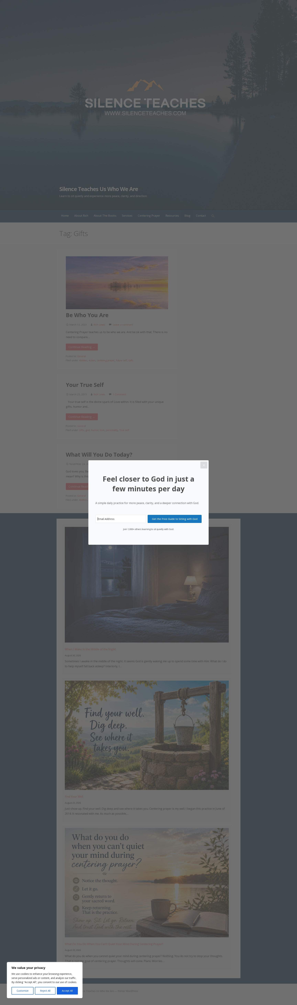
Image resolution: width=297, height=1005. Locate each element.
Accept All (67, 990)
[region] (44, 980)
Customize (23, 990)
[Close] (203, 465)
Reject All (45, 990)
